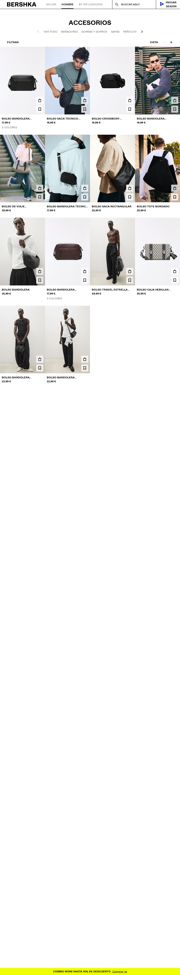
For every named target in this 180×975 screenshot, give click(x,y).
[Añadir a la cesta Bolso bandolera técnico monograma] (84, 188)
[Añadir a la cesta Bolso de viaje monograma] (39, 188)
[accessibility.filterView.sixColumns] (171, 42)
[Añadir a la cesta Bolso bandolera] (39, 271)
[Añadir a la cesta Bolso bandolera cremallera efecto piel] (84, 359)
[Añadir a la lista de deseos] (39, 109)
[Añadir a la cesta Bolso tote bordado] (174, 188)
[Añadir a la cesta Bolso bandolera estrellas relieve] (39, 100)
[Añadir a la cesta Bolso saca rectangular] (129, 188)
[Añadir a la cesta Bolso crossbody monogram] (129, 100)
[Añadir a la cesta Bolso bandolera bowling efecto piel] (39, 359)
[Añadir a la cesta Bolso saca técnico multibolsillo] (84, 100)
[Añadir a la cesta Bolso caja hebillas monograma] (174, 271)
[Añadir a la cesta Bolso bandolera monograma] (174, 100)
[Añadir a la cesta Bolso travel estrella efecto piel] (129, 271)
